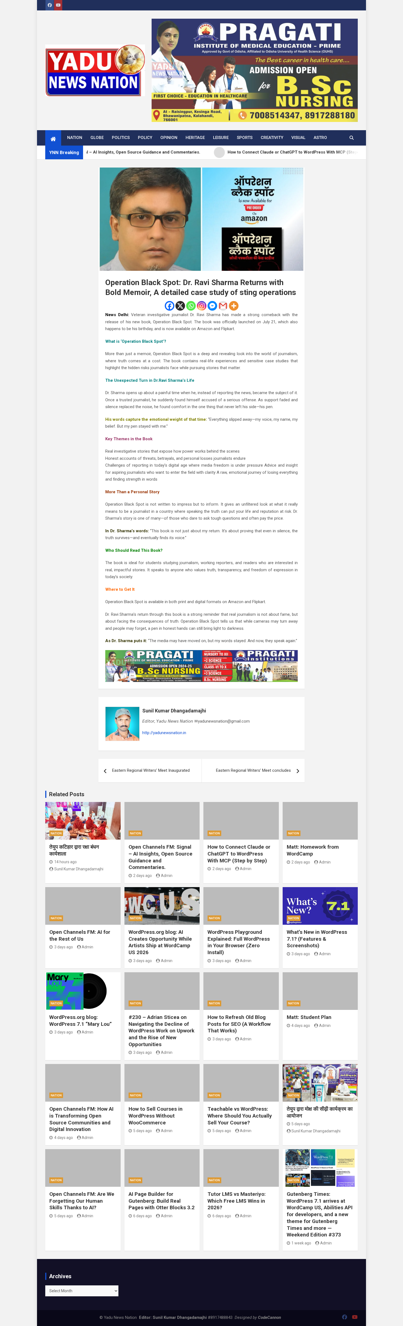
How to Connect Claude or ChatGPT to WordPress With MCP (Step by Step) (239, 853)
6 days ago (142, 1216)
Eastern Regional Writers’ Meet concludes (253, 770)
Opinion (168, 137)
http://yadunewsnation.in (164, 732)
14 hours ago (65, 862)
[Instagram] (201, 306)
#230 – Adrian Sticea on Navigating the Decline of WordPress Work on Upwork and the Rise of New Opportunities (161, 1031)
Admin (166, 875)
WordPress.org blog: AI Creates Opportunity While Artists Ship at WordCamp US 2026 (160, 942)
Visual (298, 137)
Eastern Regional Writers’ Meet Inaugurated (151, 770)
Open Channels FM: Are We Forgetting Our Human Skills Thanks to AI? (81, 1201)
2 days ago (142, 875)
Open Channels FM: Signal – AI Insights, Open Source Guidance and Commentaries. (160, 857)
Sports (244, 137)
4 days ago (300, 1025)
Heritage (195, 137)
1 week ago (301, 1243)
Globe (97, 137)
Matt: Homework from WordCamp (313, 850)
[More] (234, 306)
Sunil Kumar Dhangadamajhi (174, 711)
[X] (180, 306)
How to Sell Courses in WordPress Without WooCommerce (156, 1116)
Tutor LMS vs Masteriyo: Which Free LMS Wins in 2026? (237, 1201)
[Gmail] (223, 306)
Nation (74, 137)
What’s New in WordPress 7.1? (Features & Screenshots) (317, 939)
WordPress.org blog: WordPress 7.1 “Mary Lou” (80, 1020)
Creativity (272, 137)
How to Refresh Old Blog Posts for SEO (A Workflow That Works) (239, 1024)
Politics (121, 137)
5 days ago (142, 1131)
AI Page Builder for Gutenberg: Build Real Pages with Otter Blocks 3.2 (162, 1201)
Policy (145, 137)
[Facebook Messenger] (212, 306)
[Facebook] (169, 306)
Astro (320, 137)
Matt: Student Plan (309, 1017)
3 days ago (63, 947)
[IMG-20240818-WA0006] (201, 653)
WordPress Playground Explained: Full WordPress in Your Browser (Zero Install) (239, 942)
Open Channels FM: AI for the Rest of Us (79, 935)
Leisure (221, 137)
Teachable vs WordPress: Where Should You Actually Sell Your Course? (240, 1116)
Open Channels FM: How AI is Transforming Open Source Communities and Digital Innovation (81, 1119)
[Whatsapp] (191, 306)
